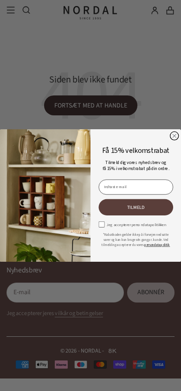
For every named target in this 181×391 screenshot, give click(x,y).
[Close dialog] (174, 136)
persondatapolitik (157, 245)
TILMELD (136, 207)
